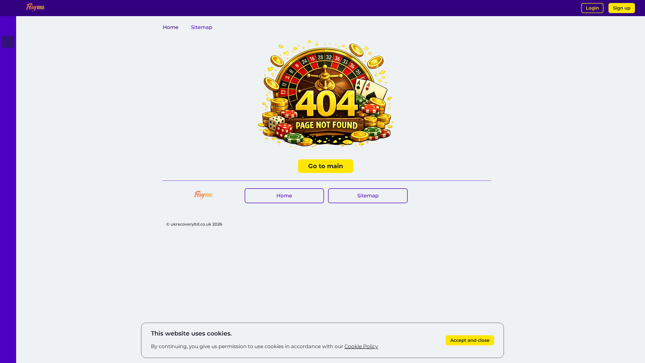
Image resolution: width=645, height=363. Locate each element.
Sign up (621, 8)
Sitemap (368, 196)
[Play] (8, 27)
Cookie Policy (361, 346)
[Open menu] (8, 8)
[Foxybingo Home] (35, 8)
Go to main (325, 166)
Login (592, 8)
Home (170, 27)
